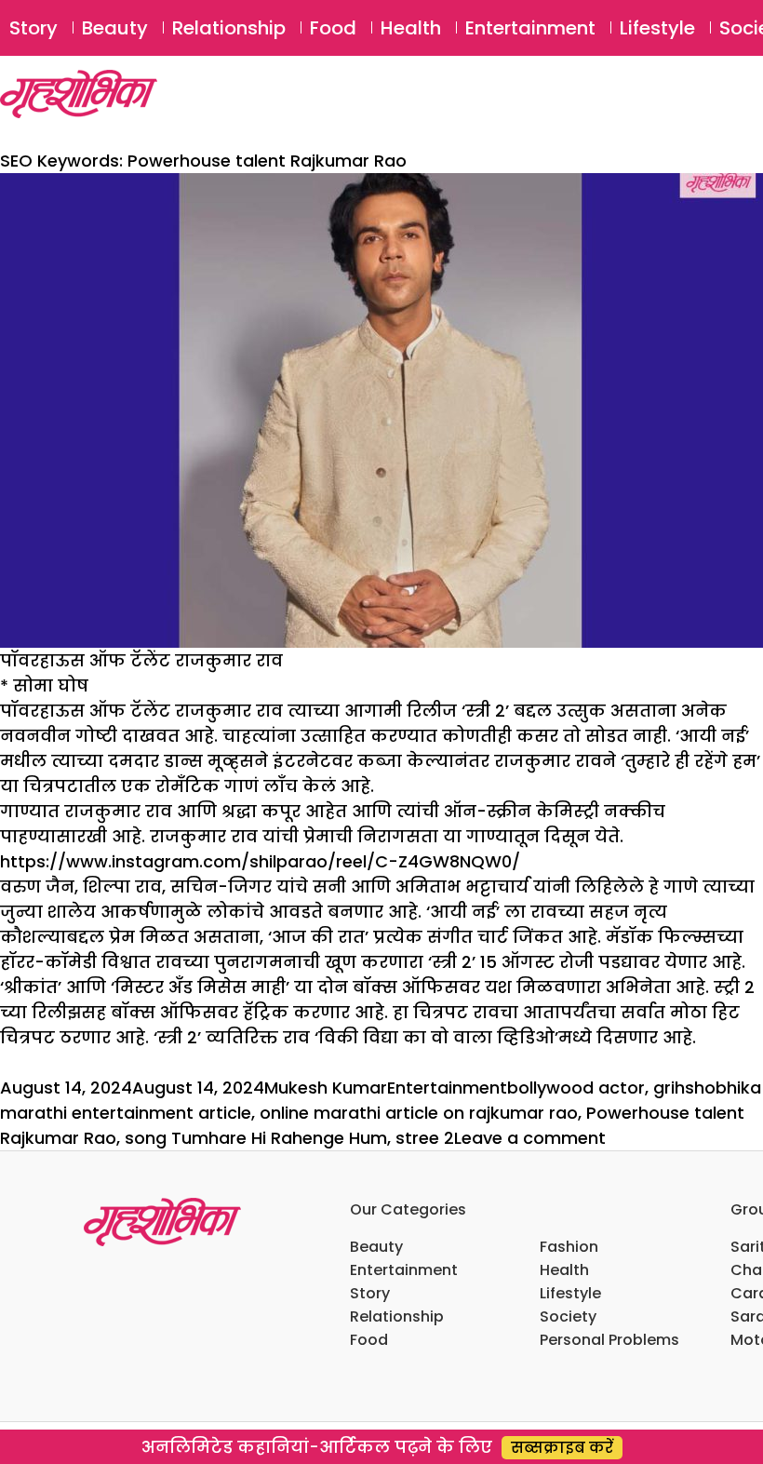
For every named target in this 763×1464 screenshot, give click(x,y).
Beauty (115, 28)
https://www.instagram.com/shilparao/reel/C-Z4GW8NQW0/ (260, 861)
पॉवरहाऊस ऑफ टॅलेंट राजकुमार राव (141, 660)
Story (33, 28)
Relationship (229, 28)
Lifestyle (657, 28)
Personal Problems (609, 1339)
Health (411, 28)
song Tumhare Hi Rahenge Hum (256, 1137)
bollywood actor (576, 1087)
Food (333, 28)
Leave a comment (530, 1137)
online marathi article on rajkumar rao (419, 1112)
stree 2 (424, 1137)
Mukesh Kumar (325, 1087)
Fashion (569, 1246)
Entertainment (530, 28)
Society (568, 1316)
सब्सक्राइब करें (562, 1447)
